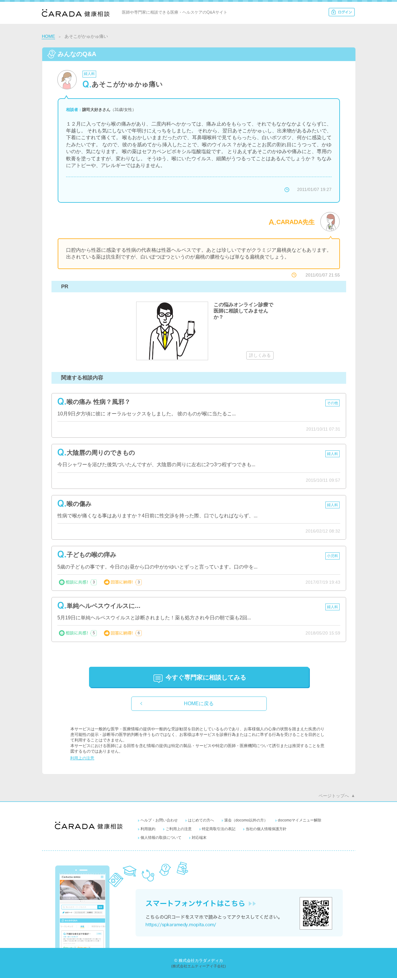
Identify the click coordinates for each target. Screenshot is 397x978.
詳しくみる (260, 355)
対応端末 (199, 837)
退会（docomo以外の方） (246, 820)
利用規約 (148, 829)
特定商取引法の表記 (218, 829)
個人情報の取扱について (161, 837)
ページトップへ (334, 795)
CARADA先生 (295, 222)
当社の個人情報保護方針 (266, 829)
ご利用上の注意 (179, 829)
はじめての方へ (201, 820)
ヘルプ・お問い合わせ (159, 820)
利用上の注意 (82, 758)
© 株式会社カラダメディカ (198, 960)
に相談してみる (206, 677)
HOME (48, 36)
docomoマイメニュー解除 (299, 820)
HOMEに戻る (199, 703)
